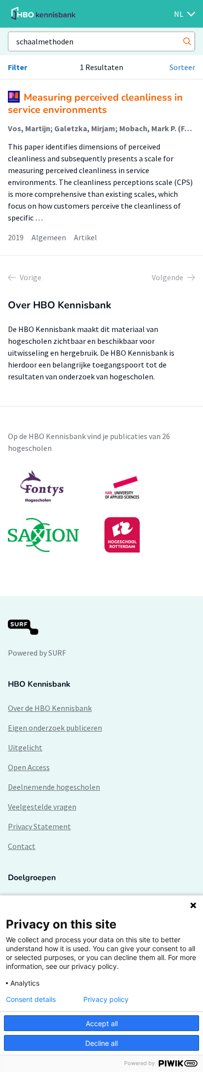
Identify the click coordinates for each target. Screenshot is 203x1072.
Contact (21, 846)
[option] (101, 511)
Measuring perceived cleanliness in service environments (95, 103)
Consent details (31, 999)
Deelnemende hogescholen (54, 787)
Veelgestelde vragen (42, 807)
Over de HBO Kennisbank (50, 708)
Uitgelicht (25, 747)
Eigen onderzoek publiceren (55, 728)
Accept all (102, 1023)
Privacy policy (106, 999)
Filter (17, 67)
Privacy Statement (39, 826)
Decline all (101, 1043)
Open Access (29, 767)
